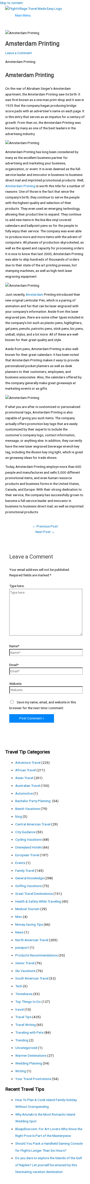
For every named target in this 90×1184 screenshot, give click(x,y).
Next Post (45, 532)
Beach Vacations (27, 809)
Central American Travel (32, 824)
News (19, 932)
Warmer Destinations (30, 1055)
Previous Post (45, 526)
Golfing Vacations (28, 886)
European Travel (27, 855)
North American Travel (31, 940)
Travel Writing (25, 1025)
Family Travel (24, 871)
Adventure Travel (27, 763)
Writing (20, 1071)
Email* (13, 665)
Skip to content (11, 3)
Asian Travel (24, 778)
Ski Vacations (25, 971)
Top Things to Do (28, 1002)
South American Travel (31, 978)
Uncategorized (26, 1048)
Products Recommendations (36, 955)
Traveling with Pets (29, 1032)
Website (15, 684)
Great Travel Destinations (34, 894)
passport (22, 947)
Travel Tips (23, 1017)
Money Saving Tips (29, 924)
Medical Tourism (27, 909)
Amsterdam (34, 294)
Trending (21, 1040)
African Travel (25, 770)
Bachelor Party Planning (33, 801)
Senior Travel (24, 963)
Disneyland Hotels (28, 847)
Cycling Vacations (28, 839)
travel (19, 1009)
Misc (18, 917)
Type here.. (17, 586)
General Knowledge (29, 878)
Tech (18, 986)
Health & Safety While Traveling (38, 901)
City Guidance (25, 832)
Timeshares (23, 994)
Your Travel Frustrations (33, 1079)
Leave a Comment (18, 53)
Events (20, 863)
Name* (14, 646)
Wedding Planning (28, 1063)
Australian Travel (27, 786)
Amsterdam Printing (20, 186)
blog (18, 816)
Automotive (24, 793)
